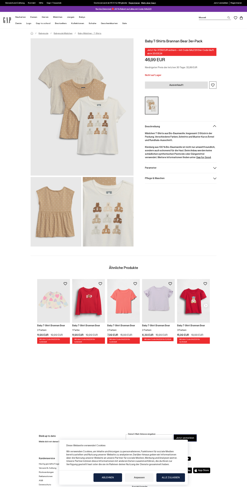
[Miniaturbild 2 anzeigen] (108, 212)
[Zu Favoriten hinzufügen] (65, 283)
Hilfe (41, 3)
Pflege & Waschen (155, 178)
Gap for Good (203, 157)
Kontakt (32, 3)
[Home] (32, 33)
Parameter (151, 167)
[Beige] (151, 105)
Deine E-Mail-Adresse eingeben (142, 434)
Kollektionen (77, 23)
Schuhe (92, 23)
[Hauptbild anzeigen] (82, 107)
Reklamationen (46, 476)
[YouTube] (188, 459)
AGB (41, 480)
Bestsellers (61, 23)
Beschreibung (152, 126)
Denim (18, 23)
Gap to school (43, 23)
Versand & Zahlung (47, 468)
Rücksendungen (46, 472)
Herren (45, 17)
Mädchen (57, 17)
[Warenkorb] (241, 18)
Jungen (70, 17)
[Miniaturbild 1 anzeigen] (56, 212)
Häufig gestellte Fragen (50, 464)
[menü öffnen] (27, 17)
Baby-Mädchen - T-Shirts (89, 33)
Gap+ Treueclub (54, 3)
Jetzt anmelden (221, 3)
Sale (124, 23)
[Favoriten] (235, 18)
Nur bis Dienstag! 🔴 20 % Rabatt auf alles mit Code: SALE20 (124, 9)
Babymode (43, 33)
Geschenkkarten (109, 23)
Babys (82, 17)
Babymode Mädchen (63, 33)
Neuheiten (20, 17)
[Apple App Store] (201, 470)
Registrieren (134, 3)
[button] (212, 85)
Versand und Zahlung (15, 3)
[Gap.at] (7, 20)
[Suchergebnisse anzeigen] (229, 17)
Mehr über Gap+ (148, 3)
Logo (28, 23)
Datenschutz (45, 484)
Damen (33, 17)
